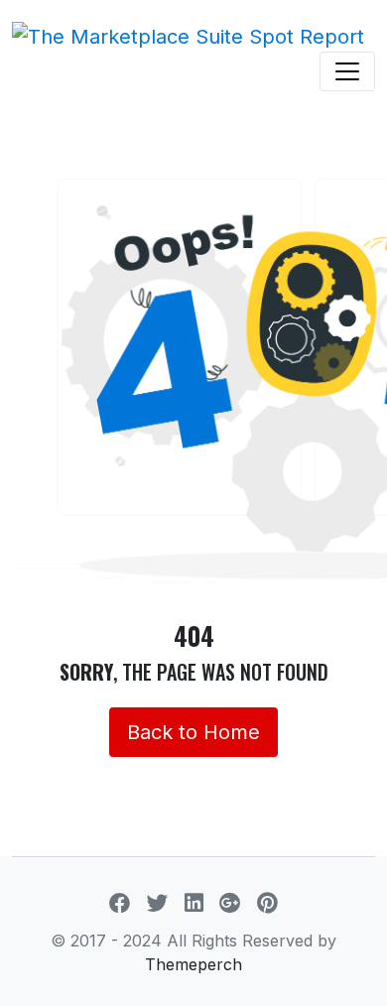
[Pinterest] (267, 903)
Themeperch (193, 964)
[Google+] (230, 903)
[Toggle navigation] (347, 71)
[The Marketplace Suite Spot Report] (188, 36)
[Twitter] (158, 903)
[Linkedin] (194, 903)
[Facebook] (120, 903)
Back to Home (193, 732)
